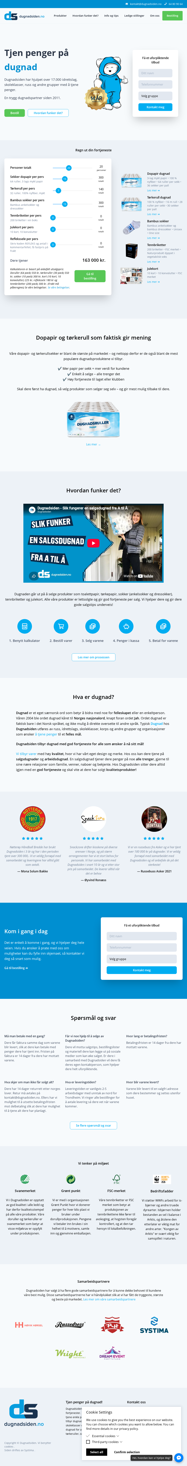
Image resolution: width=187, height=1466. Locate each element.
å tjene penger (46, 734)
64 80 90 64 (176, 4)
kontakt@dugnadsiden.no (146, 4)
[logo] (24, 15)
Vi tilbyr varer (26, 754)
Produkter (60, 15)
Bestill (14, 113)
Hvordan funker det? (85, 15)
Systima (29, 1450)
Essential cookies (103, 1436)
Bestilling (172, 15)
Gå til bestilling (90, 276)
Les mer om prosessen (93, 657)
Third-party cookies (105, 1442)
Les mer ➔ (153, 190)
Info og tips (111, 15)
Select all (96, 1452)
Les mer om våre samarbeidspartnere (109, 1299)
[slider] (68, 168)
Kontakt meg (155, 107)
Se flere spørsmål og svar (93, 1125)
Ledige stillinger (134, 15)
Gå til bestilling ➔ (16, 968)
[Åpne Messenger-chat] (178, 1457)
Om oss (154, 15)
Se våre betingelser (58, 287)
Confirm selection (127, 1452)
